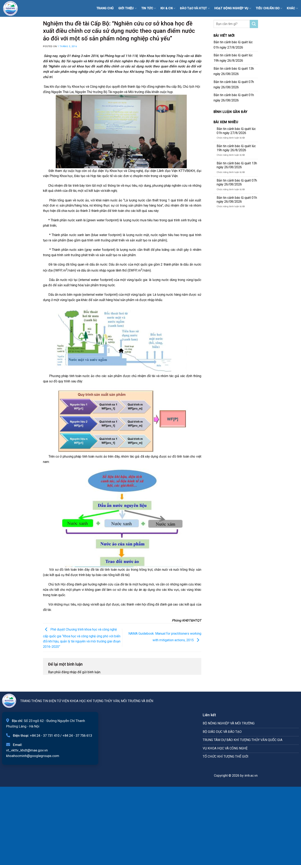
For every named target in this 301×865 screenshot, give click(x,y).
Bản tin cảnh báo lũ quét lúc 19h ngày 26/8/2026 (233, 58)
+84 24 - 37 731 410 (44, 735)
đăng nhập (69, 672)
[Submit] (254, 24)
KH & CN (167, 8)
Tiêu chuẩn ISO (268, 8)
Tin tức (147, 8)
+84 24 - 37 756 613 (77, 735)
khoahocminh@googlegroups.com (32, 756)
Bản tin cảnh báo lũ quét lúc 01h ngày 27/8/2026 (233, 44)
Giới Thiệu (126, 8)
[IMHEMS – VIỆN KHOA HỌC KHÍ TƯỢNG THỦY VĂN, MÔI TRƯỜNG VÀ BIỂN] (13, 8)
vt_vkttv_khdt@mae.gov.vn (27, 750)
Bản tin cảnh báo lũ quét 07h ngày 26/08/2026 (234, 84)
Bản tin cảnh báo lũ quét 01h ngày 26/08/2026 (234, 97)
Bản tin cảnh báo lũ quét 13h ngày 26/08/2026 (234, 71)
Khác (291, 8)
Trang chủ (105, 8)
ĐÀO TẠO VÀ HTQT (193, 8)
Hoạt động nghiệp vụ (231, 8)
